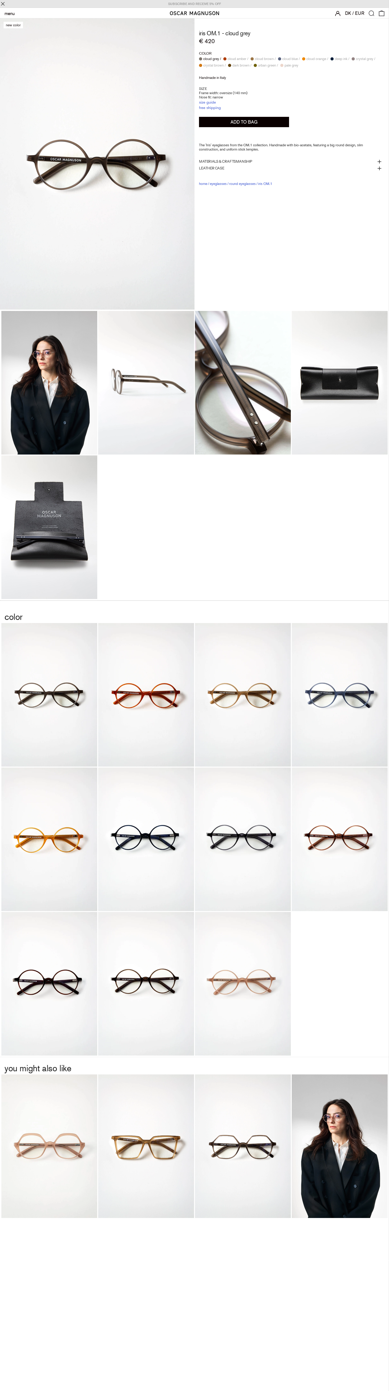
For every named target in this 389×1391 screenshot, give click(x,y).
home (203, 183)
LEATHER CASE (211, 168)
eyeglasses (218, 183)
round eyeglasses (242, 183)
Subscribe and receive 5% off (194, 4)
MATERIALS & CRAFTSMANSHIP (225, 161)
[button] (371, 13)
